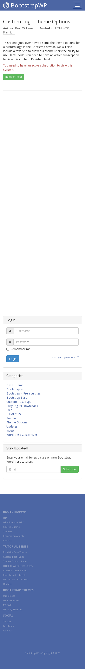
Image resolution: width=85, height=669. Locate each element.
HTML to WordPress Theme (18, 565)
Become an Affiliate (14, 535)
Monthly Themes (12, 609)
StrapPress (9, 595)
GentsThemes (11, 600)
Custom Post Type (18, 402)
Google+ (8, 630)
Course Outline (11, 526)
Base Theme (15, 385)
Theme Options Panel (15, 561)
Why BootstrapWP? (13, 522)
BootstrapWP (28, 5)
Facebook (8, 625)
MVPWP (7, 604)
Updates (12, 426)
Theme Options (16, 422)
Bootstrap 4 (14, 389)
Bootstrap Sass (16, 397)
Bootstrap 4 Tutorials (14, 574)
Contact (7, 540)
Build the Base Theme (15, 552)
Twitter (7, 621)
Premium (9, 32)
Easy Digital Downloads (22, 406)
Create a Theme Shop (15, 570)
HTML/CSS (62, 28)
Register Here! (13, 76)
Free (9, 410)
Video (10, 431)
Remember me (21, 349)
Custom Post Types (13, 556)
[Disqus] (42, 152)
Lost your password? (65, 357)
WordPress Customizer (21, 435)
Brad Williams (24, 28)
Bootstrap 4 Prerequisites (23, 393)
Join (5, 517)
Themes (7, 531)
